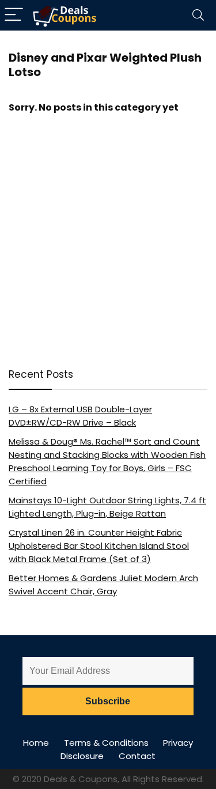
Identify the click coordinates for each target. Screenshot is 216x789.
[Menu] (14, 15)
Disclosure (82, 756)
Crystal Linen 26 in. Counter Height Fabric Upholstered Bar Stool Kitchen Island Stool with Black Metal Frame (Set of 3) (99, 545)
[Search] (198, 15)
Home (36, 743)
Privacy (178, 743)
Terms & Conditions (106, 743)
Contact (137, 756)
